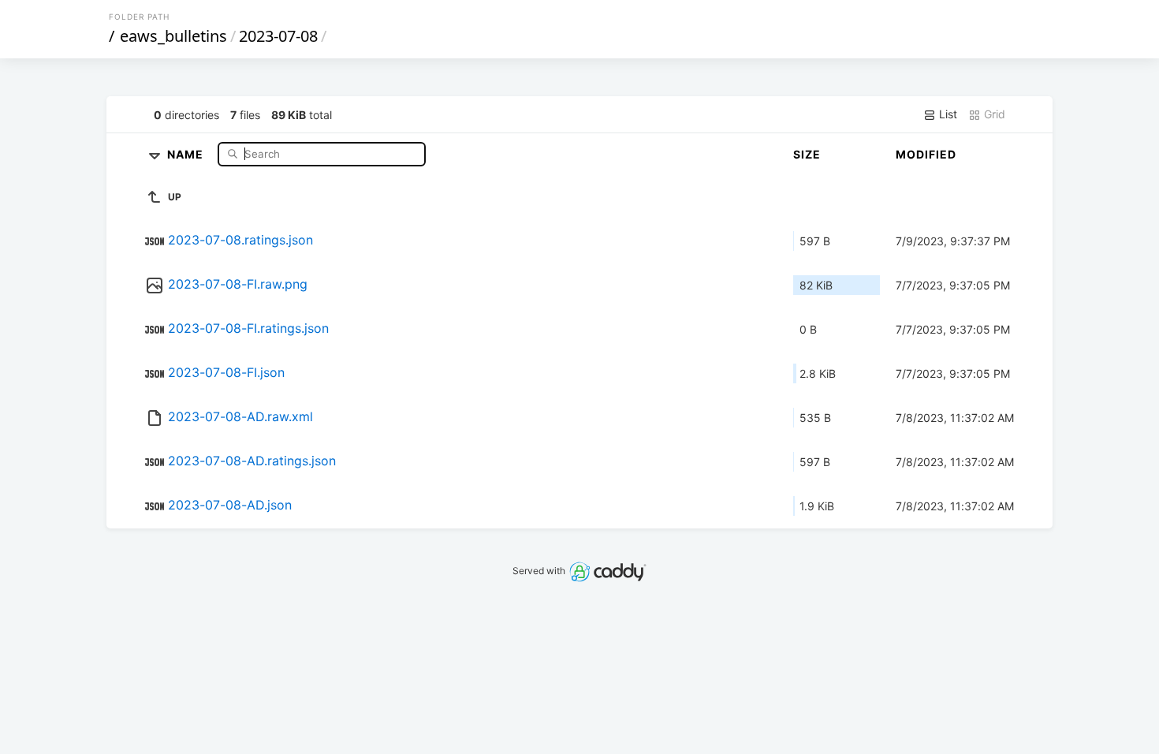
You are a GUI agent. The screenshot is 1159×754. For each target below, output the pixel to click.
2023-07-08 (278, 36)
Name (187, 153)
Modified (926, 154)
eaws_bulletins (173, 36)
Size (807, 154)
